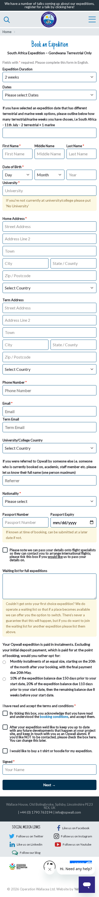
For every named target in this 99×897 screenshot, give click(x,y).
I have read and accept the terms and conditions (38, 706)
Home (7, 32)
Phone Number (14, 382)
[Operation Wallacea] (49, 19)
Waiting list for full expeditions (25, 571)
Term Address (13, 300)
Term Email (11, 419)
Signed (7, 762)
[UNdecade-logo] (18, 866)
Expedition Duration (17, 69)
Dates (7, 87)
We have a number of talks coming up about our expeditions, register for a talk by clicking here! (49, 5)
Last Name (74, 146)
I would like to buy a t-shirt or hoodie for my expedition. (51, 751)
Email (6, 403)
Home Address (14, 219)
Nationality (11, 493)
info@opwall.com (68, 812)
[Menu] (92, 19)
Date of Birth (12, 167)
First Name (11, 146)
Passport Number (16, 514)
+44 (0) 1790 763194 (36, 812)
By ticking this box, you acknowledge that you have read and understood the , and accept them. (52, 715)
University (10, 183)
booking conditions (54, 717)
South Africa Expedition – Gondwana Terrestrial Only (49, 53)
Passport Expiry (62, 514)
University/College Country (23, 440)
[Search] (7, 19)
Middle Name (44, 146)
